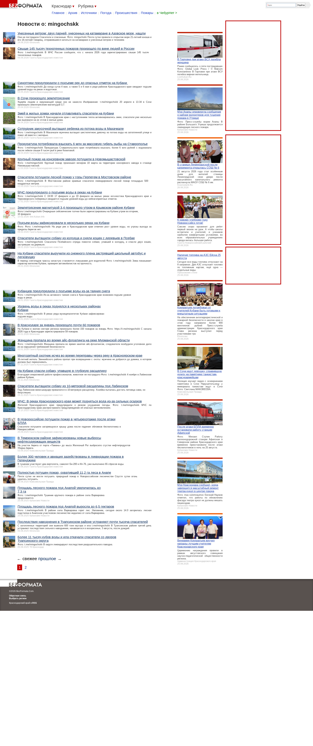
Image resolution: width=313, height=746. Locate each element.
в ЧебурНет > (167, 13)
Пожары (147, 13)
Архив (72, 13)
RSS (34, 603)
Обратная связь (17, 595)
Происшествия (126, 13)
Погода (105, 13)
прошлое (47, 558)
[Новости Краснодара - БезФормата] (21, 4)
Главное (58, 13)
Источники (89, 13)
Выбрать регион (17, 598)
